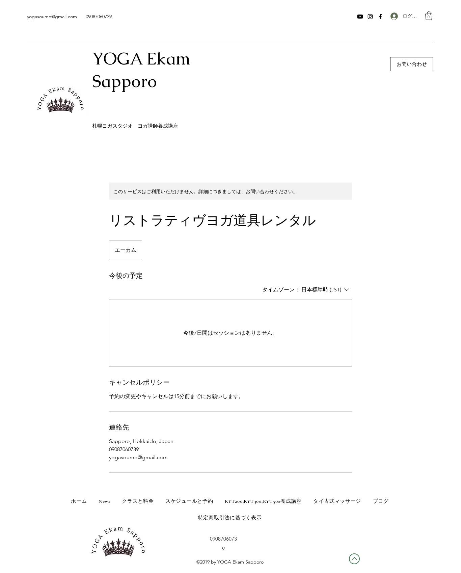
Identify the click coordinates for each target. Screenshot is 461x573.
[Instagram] (370, 16)
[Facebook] (380, 16)
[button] (428, 15)
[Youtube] (360, 16)
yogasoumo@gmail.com (52, 17)
